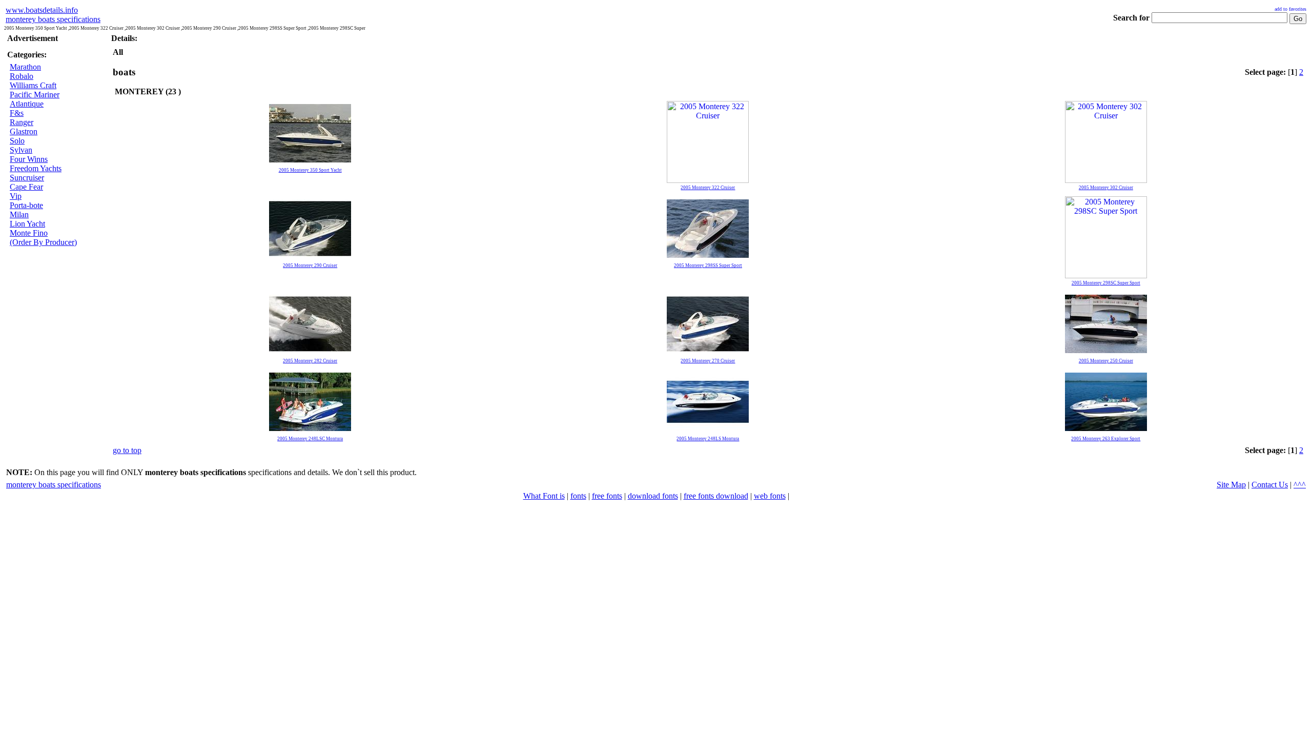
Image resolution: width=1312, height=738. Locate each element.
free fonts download (716, 495)
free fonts (607, 495)
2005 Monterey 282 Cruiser (310, 360)
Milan (19, 214)
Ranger (21, 122)
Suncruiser (27, 177)
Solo (17, 140)
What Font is (544, 495)
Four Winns (29, 159)
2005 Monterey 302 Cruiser (1106, 187)
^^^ (1300, 484)
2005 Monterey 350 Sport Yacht (310, 170)
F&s (17, 113)
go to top (127, 450)
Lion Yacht (27, 223)
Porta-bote (26, 205)
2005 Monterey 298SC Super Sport (1106, 282)
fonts (578, 495)
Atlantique (27, 103)
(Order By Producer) (43, 242)
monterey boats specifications (53, 19)
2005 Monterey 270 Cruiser (708, 360)
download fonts (653, 495)
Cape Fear (26, 186)
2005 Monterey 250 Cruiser (1106, 360)
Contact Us (1270, 484)
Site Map (1231, 484)
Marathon (25, 67)
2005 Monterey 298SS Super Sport (708, 265)
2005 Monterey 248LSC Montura (310, 438)
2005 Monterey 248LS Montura (707, 438)
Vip (16, 196)
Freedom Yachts (35, 168)
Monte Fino (29, 233)
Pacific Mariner (34, 94)
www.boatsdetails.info (42, 10)
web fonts (770, 495)
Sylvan (21, 150)
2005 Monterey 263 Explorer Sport (1105, 438)
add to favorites (1290, 9)
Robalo (21, 76)
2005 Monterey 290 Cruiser (310, 265)
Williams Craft (33, 85)
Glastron (23, 131)
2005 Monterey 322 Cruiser (708, 187)
